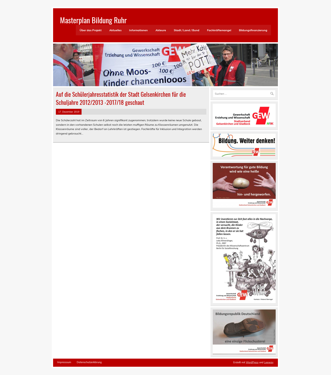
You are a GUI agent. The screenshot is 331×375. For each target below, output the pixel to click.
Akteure (161, 30)
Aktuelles (115, 30)
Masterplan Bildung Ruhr (93, 19)
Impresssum (64, 362)
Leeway (268, 362)
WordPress (252, 362)
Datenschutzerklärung (89, 362)
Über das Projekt (91, 30)
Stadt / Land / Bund (186, 30)
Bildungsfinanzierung (253, 30)
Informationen (138, 30)
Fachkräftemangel (219, 30)
